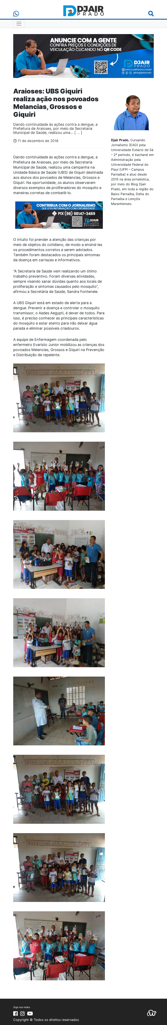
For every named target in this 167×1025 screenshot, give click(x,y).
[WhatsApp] (16, 14)
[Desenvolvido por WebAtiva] (152, 1013)
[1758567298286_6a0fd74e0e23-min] (59, 218)
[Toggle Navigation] (19, 24)
